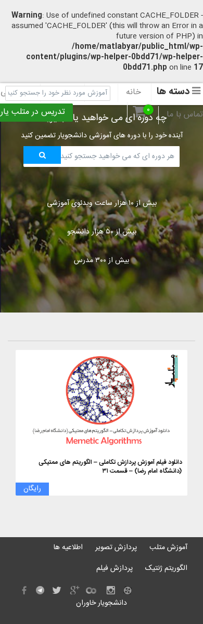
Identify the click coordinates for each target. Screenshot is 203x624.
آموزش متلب (168, 547)
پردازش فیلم (114, 568)
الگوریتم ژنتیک (166, 568)
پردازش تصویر (116, 547)
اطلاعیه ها (68, 547)
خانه (133, 92)
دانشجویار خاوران (101, 603)
